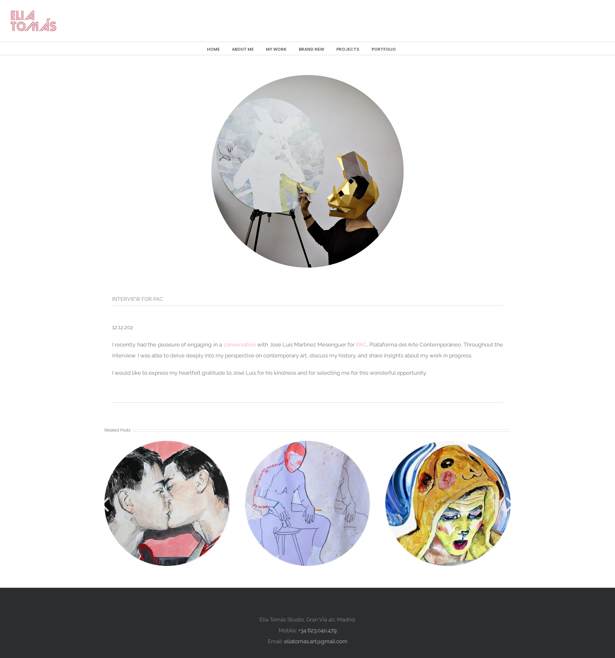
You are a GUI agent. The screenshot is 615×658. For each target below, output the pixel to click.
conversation (240, 344)
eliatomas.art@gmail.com (316, 641)
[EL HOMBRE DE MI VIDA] (307, 503)
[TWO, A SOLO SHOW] (447, 503)
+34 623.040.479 (317, 630)
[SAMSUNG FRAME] (166, 503)
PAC (361, 344)
